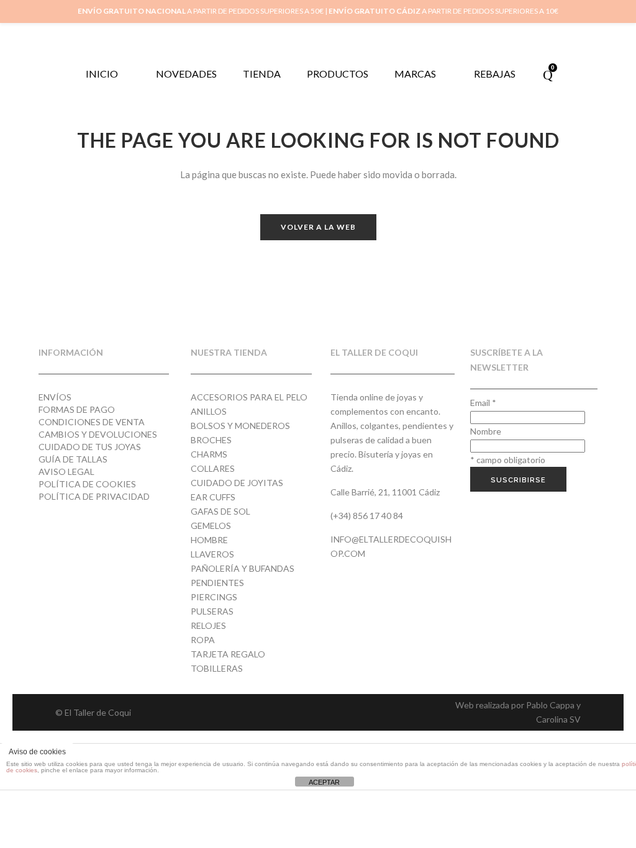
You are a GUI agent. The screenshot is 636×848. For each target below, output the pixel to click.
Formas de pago (77, 409)
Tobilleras (217, 668)
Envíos (55, 397)
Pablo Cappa (550, 705)
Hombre (209, 540)
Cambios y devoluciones (98, 434)
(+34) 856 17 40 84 (366, 515)
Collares (213, 468)
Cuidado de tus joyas (90, 447)
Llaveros (212, 554)
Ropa (203, 639)
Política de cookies (87, 484)
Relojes (208, 625)
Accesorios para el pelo (249, 397)
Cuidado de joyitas (237, 482)
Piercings (214, 597)
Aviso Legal (66, 471)
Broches (211, 440)
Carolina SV (558, 719)
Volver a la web (318, 227)
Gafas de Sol (220, 511)
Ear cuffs (213, 497)
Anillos (209, 411)
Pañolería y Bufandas (242, 568)
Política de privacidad (94, 496)
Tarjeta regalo (228, 654)
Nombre (485, 431)
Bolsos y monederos (240, 425)
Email (483, 402)
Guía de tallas (73, 459)
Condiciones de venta (92, 422)
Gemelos (211, 525)
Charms (209, 454)
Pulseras (212, 611)
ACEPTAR (324, 782)
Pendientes (217, 582)
